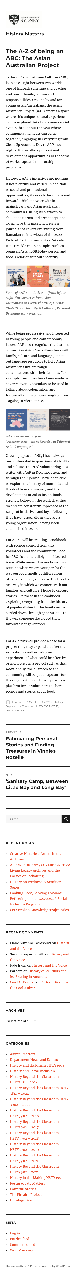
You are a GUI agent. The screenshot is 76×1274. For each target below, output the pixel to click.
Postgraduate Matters (27, 1183)
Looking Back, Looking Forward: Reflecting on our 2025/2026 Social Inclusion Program (38, 898)
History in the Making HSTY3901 (36, 1178)
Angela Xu (18, 702)
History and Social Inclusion (32, 1071)
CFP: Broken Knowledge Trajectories (39, 910)
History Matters (25, 34)
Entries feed (19, 1239)
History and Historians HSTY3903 (37, 1065)
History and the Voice (49, 965)
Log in (15, 1233)
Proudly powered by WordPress (50, 1266)
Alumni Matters (22, 1054)
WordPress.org (21, 1250)
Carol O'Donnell (22, 982)
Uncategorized (16, 710)
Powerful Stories (23, 1189)
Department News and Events (34, 1060)
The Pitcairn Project (26, 1195)
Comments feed (22, 1244)
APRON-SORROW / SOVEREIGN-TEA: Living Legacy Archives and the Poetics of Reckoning (40, 870)
